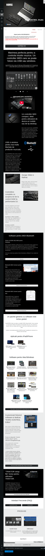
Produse (2, 15)
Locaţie (2, 548)
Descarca (21, 259)
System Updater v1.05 (22, 46)
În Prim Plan (2, 18)
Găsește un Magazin (2, 29)
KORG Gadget (30, 528)
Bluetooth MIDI (30, 505)
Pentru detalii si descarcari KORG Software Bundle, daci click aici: (21, 409)
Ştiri (2, 545)
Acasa (33, 29)
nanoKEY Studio (13, 528)
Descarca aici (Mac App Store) (22, 285)
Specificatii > (23, 539)
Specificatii (40, 29)
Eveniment (2, 22)
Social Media (2, 550)
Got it (9, 551)
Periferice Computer (17, 544)
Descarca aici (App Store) (21, 310)
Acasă (2, 11)
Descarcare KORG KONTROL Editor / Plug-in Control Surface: (21, 465)
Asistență (2, 25)
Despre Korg (2, 554)
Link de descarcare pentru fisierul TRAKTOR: (21, 494)
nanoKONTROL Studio (13, 505)
